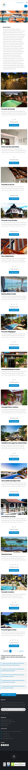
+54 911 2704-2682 (19, 2)
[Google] (6, 745)
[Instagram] (4, 745)
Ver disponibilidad (14, 125)
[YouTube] (8, 745)
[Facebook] (2, 745)
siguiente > (21, 651)
